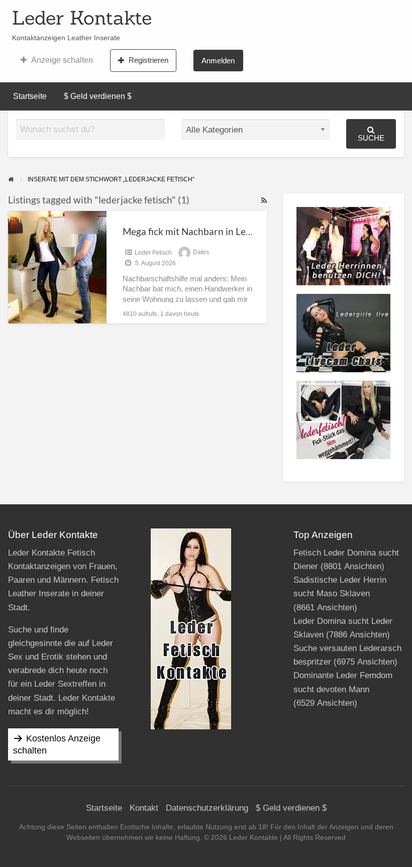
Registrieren (148, 60)
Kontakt (144, 808)
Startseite (30, 96)
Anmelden (218, 60)
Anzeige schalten (62, 60)
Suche (371, 138)
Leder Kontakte (82, 18)
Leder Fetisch (153, 252)
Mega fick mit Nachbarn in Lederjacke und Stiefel (226, 231)
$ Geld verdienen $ (98, 96)
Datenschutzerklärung (207, 808)
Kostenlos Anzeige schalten (56, 744)
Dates (201, 252)
